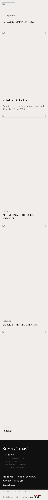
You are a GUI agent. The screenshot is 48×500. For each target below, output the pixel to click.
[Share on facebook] (3, 28)
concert (6, 211)
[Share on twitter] (18, 28)
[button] (44, 5)
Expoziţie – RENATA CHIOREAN (20, 324)
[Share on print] (32, 28)
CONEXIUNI (9, 431)
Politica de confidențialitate (28, 492)
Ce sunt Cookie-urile (9, 492)
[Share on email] (25, 28)
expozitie (10, 15)
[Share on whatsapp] (11, 28)
